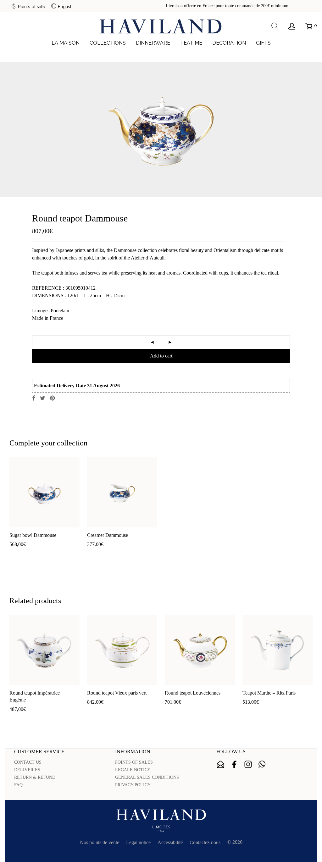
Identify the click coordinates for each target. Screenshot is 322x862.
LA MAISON (66, 43)
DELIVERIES (27, 769)
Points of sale (31, 6)
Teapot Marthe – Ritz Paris (269, 693)
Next (311, 130)
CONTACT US (28, 762)
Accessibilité (170, 842)
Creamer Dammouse (107, 535)
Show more (43, 554)
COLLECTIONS (108, 43)
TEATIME (191, 43)
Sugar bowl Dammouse (32, 535)
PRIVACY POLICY (133, 785)
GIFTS (263, 43)
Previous (10, 130)
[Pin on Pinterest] (53, 398)
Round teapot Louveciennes (192, 693)
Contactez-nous (205, 842)
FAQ (18, 785)
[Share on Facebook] (33, 398)
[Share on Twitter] (42, 398)
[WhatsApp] (262, 764)
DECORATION (229, 43)
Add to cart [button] (17, 554)
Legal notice (138, 842)
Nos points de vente (99, 842)
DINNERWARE (153, 43)
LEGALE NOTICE (132, 769)
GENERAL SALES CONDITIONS (147, 777)
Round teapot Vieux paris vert (117, 693)
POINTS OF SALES (134, 762)
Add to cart (161, 355)
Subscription (220, 764)
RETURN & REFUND (34, 777)
